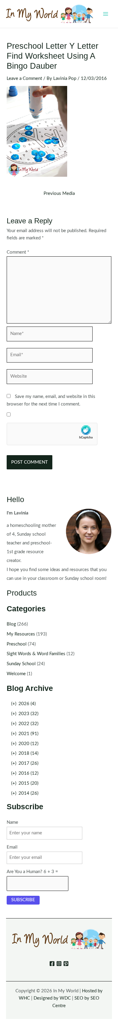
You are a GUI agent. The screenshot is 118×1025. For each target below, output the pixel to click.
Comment (18, 252)
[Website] (50, 378)
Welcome (16, 674)
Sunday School (21, 664)
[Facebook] (52, 963)
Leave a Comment (24, 78)
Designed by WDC (52, 998)
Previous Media (59, 194)
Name (12, 822)
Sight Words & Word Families (36, 654)
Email (12, 847)
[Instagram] (59, 963)
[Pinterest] (66, 963)
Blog (11, 624)
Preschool (17, 644)
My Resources (21, 634)
